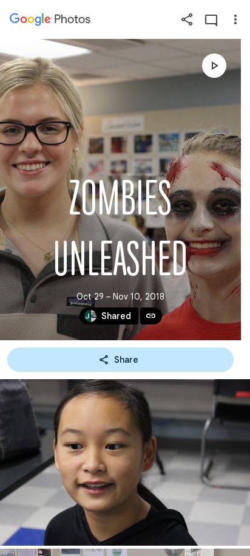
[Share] (187, 19)
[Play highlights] (214, 65)
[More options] (235, 19)
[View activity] (211, 19)
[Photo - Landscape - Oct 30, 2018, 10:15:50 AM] (125, 462)
